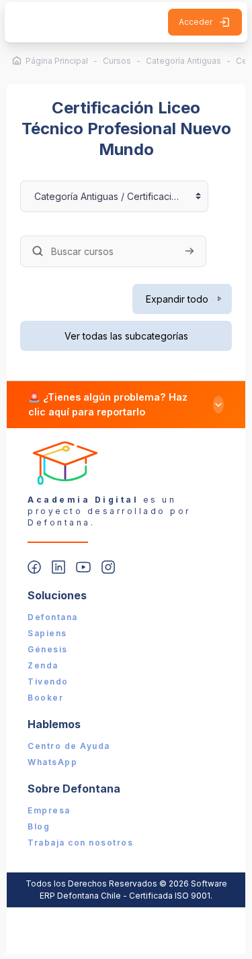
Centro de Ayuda (69, 746)
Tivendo (48, 681)
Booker (45, 698)
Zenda (43, 665)
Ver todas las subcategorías (126, 336)
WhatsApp (52, 762)
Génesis (48, 649)
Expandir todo (177, 299)
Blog (39, 826)
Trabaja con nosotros (80, 843)
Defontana (53, 617)
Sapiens (47, 633)
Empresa (49, 810)
